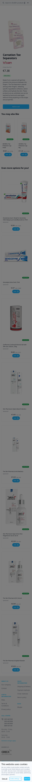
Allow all (27, 779)
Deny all (4, 779)
